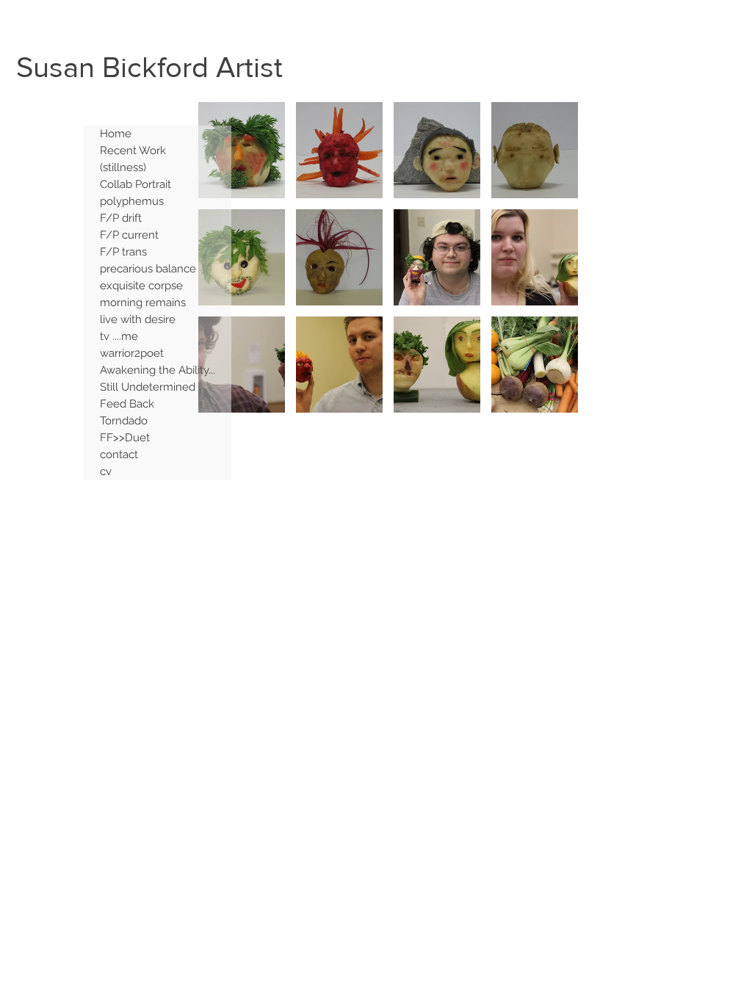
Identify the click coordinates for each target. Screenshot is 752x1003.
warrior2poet (132, 353)
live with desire (138, 319)
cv (106, 471)
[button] (241, 150)
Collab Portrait (135, 184)
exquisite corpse (141, 285)
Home (115, 133)
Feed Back (127, 403)
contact (119, 454)
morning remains (143, 302)
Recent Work (133, 150)
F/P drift (121, 218)
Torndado (124, 420)
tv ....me (119, 336)
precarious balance (148, 268)
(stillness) (123, 167)
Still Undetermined (147, 387)
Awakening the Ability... (157, 370)
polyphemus (132, 201)
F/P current (129, 235)
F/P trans (123, 251)
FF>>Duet (125, 437)
